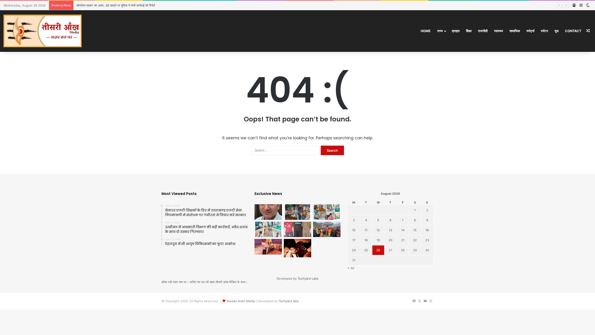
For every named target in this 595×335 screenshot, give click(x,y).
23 (427, 240)
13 (390, 230)
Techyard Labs (308, 278)
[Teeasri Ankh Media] (42, 31)
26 (378, 250)
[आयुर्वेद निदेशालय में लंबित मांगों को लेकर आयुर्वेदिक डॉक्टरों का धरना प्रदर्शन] (268, 247)
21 (402, 240)
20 (390, 240)
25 (366, 250)
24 (354, 250)
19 (378, 240)
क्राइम (455, 31)
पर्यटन (544, 31)
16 (427, 230)
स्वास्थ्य (498, 31)
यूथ (557, 31)
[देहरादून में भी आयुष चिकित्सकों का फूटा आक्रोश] (326, 212)
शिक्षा (469, 31)
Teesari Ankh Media (240, 301)
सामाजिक (514, 31)
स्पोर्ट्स (530, 31)
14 (402, 230)
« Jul (350, 268)
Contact (573, 31)
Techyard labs (289, 301)
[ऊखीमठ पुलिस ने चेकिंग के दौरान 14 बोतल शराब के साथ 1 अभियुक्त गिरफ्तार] (297, 229)
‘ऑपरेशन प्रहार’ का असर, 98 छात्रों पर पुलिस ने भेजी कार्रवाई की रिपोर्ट (115, 5)
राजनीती (483, 31)
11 (366, 230)
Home (426, 31)
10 (353, 230)
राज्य (440, 31)
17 (353, 240)
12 (378, 230)
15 (414, 230)
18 (366, 240)
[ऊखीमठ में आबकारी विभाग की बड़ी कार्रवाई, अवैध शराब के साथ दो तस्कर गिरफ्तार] (297, 212)
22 (415, 240)
